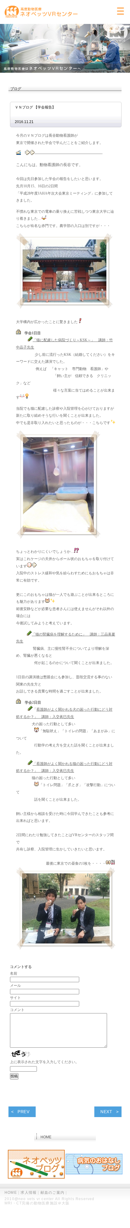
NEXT (106, 1111)
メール (15, 985)
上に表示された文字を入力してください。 (44, 1062)
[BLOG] (36, 1164)
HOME (11, 1192)
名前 (13, 973)
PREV (24, 1111)
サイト (15, 997)
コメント (17, 1010)
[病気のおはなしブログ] (94, 1164)
